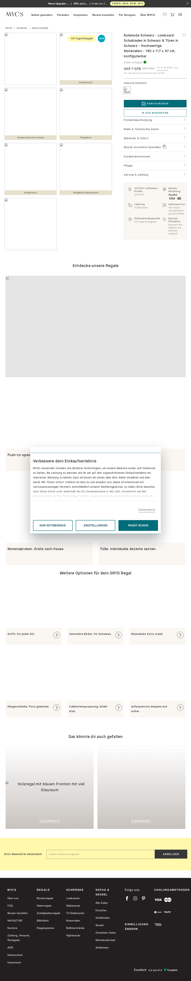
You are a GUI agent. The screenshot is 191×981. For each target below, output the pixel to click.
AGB (10, 947)
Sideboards (73, 905)
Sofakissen (102, 947)
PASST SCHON (138, 525)
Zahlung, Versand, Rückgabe (18, 938)
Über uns (13, 898)
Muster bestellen (17, 913)
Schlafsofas (103, 917)
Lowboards (73, 898)
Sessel (100, 925)
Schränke (75, 889)
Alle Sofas (102, 902)
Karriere (12, 927)
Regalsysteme (45, 927)
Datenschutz (146, 509)
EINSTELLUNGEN (95, 525)
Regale (43, 889)
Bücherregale (45, 898)
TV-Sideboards (75, 913)
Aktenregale (44, 905)
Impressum (14, 962)
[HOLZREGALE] (50, 751)
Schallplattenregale (48, 913)
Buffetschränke (75, 927)
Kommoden (73, 920)
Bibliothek (43, 920)
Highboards (73, 935)
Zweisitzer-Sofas (106, 932)
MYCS (11, 889)
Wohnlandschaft (105, 940)
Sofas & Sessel (102, 892)
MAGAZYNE (14, 920)
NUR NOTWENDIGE (53, 525)
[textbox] (100, 854)
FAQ (10, 905)
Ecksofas (101, 910)
